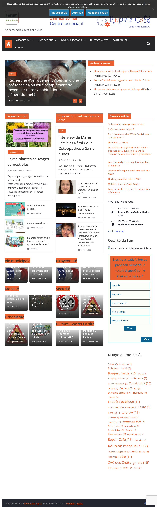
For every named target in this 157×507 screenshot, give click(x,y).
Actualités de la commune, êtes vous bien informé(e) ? (40, 269)
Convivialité (140, 383)
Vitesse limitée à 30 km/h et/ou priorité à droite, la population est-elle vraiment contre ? (67, 299)
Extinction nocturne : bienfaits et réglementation (89, 209)
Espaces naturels (128, 407)
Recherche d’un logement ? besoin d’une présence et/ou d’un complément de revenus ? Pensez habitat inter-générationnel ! (43, 87)
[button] (32, 40)
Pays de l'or (114, 422)
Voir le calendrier (116, 231)
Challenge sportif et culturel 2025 (65, 334)
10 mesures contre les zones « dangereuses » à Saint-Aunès (16, 331)
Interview (129, 412)
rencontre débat (135, 434)
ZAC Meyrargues (114, 468)
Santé (62, 131)
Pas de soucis (59, 12)
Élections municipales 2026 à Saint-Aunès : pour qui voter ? (14, 268)
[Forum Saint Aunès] (8, 44)
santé (132, 451)
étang (137, 468)
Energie (113, 397)
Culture (113, 388)
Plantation (128, 421)
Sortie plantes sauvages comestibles (28, 161)
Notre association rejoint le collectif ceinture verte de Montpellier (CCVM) (40, 327)
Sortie (144, 451)
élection (127, 468)
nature (124, 417)
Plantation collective (37, 223)
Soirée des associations (130, 224)
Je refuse (77, 12)
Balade (113, 364)
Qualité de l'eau (116, 430)
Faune (144, 407)
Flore (112, 412)
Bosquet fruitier (122, 373)
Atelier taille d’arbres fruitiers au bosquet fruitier (90, 331)
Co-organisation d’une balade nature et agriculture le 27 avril (38, 241)
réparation (140, 440)
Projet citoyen (115, 426)
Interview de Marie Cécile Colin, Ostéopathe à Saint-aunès (88, 188)
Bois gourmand (119, 368)
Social (12, 74)
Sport (113, 457)
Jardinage (113, 417)
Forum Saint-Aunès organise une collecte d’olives (122, 80)
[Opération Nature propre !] (15, 209)
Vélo (126, 457)
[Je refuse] (153, 9)
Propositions (131, 426)
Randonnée (117, 434)
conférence (138, 378)
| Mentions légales (73, 503)
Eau (137, 388)
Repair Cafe (120, 439)
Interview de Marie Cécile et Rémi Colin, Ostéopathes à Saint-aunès (76, 145)
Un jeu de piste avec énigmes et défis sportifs (120, 89)
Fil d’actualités (99, 40)
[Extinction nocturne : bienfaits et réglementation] (66, 212)
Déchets (125, 388)
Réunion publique (117, 452)
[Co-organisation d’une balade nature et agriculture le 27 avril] (15, 243)
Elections (140, 392)
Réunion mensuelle (128, 445)
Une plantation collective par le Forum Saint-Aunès (123, 71)
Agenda (19, 47)
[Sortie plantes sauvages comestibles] (28, 135)
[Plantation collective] (15, 226)
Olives (134, 417)
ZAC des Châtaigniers (128, 462)
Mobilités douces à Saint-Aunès (16, 299)
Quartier (131, 430)
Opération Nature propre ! (36, 207)
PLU (140, 421)
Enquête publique (124, 402)
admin (29, 100)
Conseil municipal (118, 383)
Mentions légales (98, 12)
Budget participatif (118, 378)
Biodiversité (125, 364)
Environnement (15, 152)
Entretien (113, 407)
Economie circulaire (119, 392)
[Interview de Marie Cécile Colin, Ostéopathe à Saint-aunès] (66, 190)
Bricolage (142, 374)
